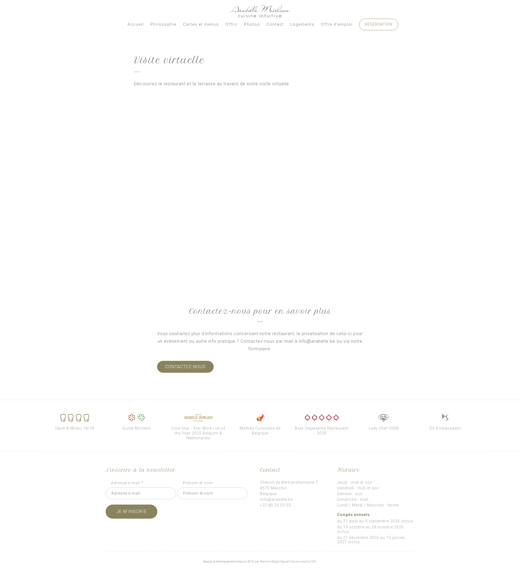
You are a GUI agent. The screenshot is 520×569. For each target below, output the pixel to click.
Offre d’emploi (337, 24)
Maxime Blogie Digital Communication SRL (288, 561)
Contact (275, 24)
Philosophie (163, 24)
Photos (252, 24)
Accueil (136, 24)
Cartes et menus (201, 24)
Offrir (231, 24)
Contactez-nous (185, 366)
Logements (302, 24)
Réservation (378, 24)
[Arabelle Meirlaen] (260, 11)
